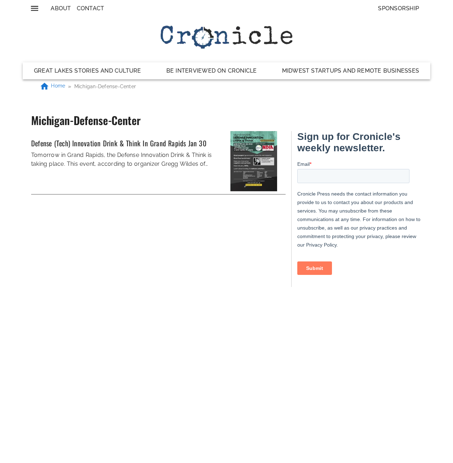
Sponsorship (398, 8)
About (61, 8)
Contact (90, 8)
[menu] (34, 8)
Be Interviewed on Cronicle (211, 70)
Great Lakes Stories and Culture (87, 70)
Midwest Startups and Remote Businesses (350, 70)
